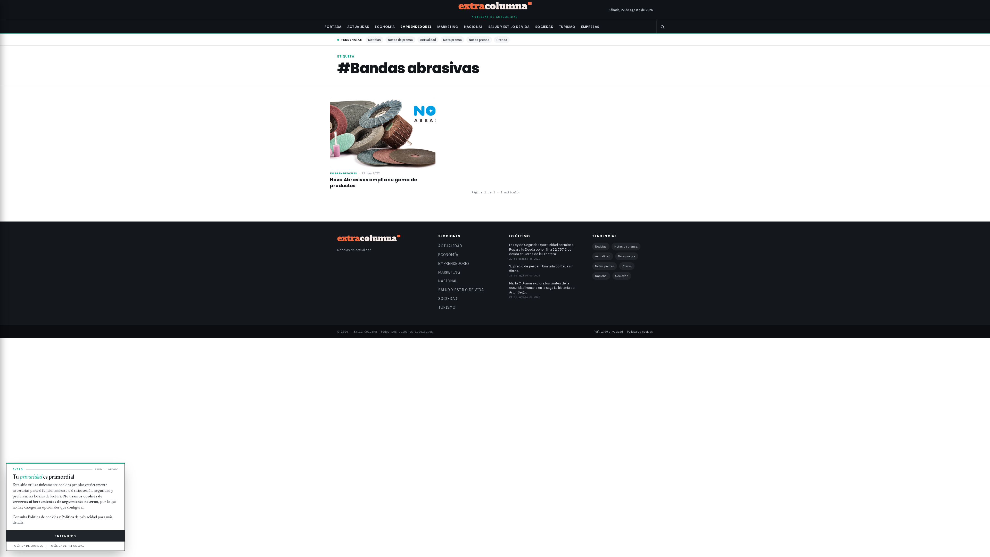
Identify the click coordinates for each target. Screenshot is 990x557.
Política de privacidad (608, 331)
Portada (333, 26)
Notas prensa (479, 40)
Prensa (502, 40)
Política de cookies (640, 331)
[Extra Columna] (495, 6)
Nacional (473, 26)
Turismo (567, 26)
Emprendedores (416, 26)
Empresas (590, 26)
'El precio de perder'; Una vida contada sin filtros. (541, 268)
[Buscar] (662, 26)
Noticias (374, 40)
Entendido (65, 536)
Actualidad (358, 26)
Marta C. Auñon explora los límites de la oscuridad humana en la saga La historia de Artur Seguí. (542, 287)
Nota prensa (452, 40)
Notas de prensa (400, 40)
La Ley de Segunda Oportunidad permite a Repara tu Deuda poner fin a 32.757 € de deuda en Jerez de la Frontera (541, 249)
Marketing (447, 26)
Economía (385, 26)
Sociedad (544, 26)
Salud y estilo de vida (509, 26)
